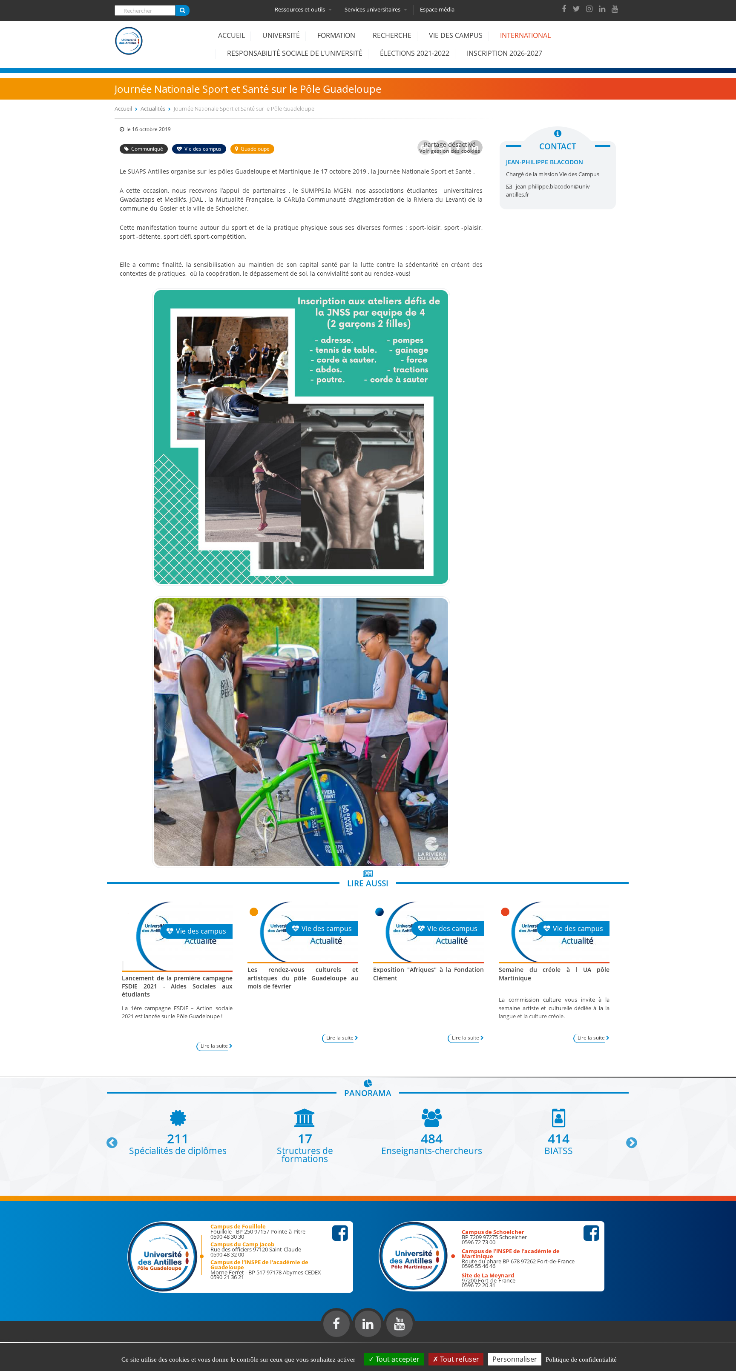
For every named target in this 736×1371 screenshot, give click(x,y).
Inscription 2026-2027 (504, 53)
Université (281, 35)
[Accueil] (129, 47)
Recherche (392, 35)
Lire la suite (214, 1045)
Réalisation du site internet (28, 1340)
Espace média (437, 9)
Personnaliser (514, 1359)
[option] (178, 1131)
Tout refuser (458, 1359)
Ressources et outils (300, 9)
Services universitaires (373, 9)
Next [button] (628, 1139)
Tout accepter (397, 1359)
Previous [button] (108, 1139)
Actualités (153, 108)
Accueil (231, 35)
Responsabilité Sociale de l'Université (294, 53)
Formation (336, 35)
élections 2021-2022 (414, 53)
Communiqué (147, 148)
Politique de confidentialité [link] (581, 1359)
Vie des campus (456, 35)
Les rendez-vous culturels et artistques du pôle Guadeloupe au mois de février (302, 977)
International (525, 35)
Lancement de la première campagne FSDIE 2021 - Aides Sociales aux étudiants (177, 986)
